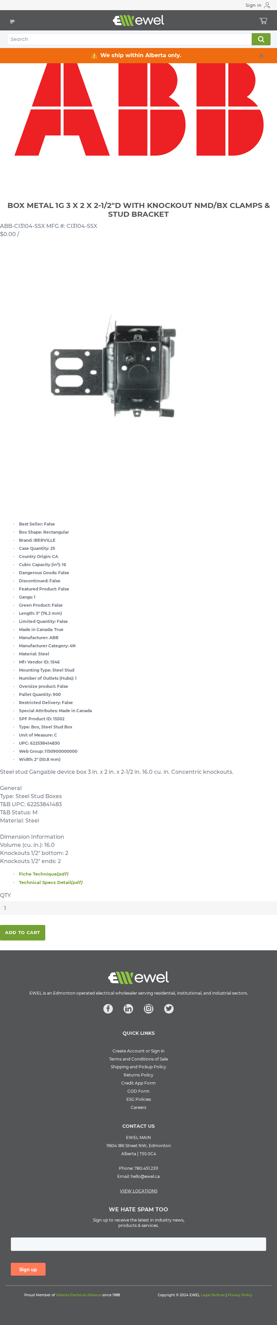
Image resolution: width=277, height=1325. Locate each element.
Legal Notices (213, 1295)
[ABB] (138, 108)
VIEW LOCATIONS (138, 1190)
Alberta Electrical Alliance (78, 1295)
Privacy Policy (240, 1295)
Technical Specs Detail (51, 882)
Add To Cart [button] (22, 932)
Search (260, 39)
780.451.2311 (146, 1168)
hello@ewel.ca (145, 1176)
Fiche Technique (44, 874)
